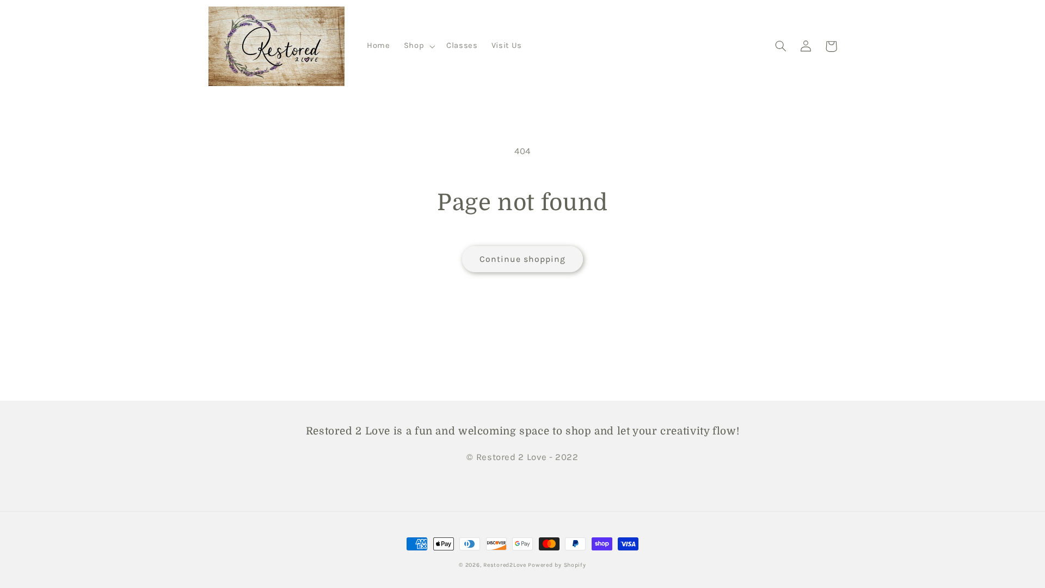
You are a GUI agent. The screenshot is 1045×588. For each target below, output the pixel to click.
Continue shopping (523, 259)
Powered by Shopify (557, 564)
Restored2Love (505, 564)
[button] (418, 46)
